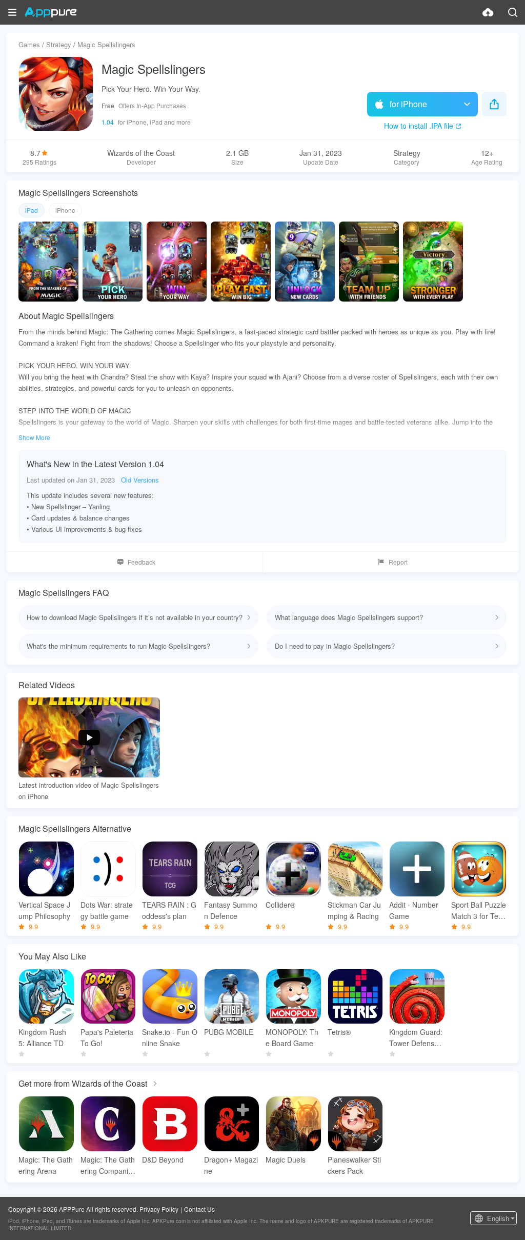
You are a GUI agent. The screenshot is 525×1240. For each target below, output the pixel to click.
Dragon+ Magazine (231, 1165)
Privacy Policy (158, 1209)
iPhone (65, 210)
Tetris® (339, 1032)
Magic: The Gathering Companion (107, 1165)
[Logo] (50, 12)
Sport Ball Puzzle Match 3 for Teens (479, 910)
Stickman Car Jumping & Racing (354, 910)
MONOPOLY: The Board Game (292, 1037)
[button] (12, 12)
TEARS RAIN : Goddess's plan (169, 910)
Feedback (141, 561)
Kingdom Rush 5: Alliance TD (42, 1037)
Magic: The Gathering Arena (45, 1165)
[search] (512, 12)
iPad (31, 210)
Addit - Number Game (413, 910)
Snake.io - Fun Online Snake (169, 1037)
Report (398, 561)
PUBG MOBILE (228, 1032)
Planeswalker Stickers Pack (354, 1165)
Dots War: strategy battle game (106, 910)
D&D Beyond (163, 1159)
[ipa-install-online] (488, 12)
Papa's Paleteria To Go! (106, 1037)
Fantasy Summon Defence (230, 910)
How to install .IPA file (418, 126)
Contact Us (199, 1209)
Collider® (280, 904)
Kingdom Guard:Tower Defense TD (415, 1038)
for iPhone (408, 104)
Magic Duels (286, 1159)
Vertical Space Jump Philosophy (44, 910)
